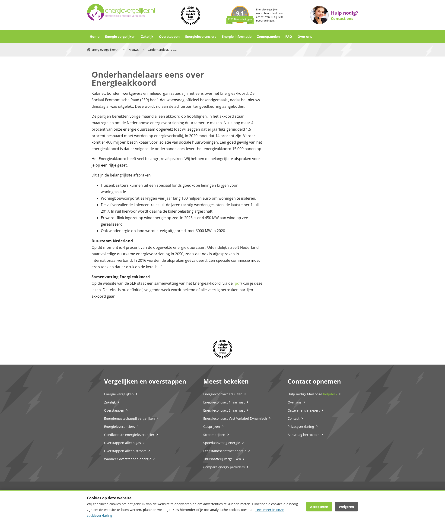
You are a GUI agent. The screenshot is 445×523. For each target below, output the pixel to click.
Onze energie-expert (304, 410)
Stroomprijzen (214, 434)
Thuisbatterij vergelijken (222, 459)
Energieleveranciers (200, 36)
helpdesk (330, 394)
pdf (238, 283)
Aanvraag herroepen (304, 434)
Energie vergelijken (120, 36)
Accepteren (319, 506)
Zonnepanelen (268, 36)
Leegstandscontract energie (224, 451)
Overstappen (169, 36)
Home (94, 36)
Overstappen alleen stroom (125, 451)
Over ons (305, 36)
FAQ (288, 36)
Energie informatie (236, 36)
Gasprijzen (211, 426)
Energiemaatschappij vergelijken (129, 418)
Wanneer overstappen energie (127, 459)
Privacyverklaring (301, 426)
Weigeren (346, 506)
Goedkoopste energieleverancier (129, 434)
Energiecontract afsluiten (222, 394)
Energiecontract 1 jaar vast (224, 402)
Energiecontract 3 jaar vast (224, 410)
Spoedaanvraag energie (221, 443)
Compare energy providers (224, 467)
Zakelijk (147, 36)
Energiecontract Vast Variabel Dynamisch (235, 418)
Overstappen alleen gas (122, 443)
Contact (293, 418)
